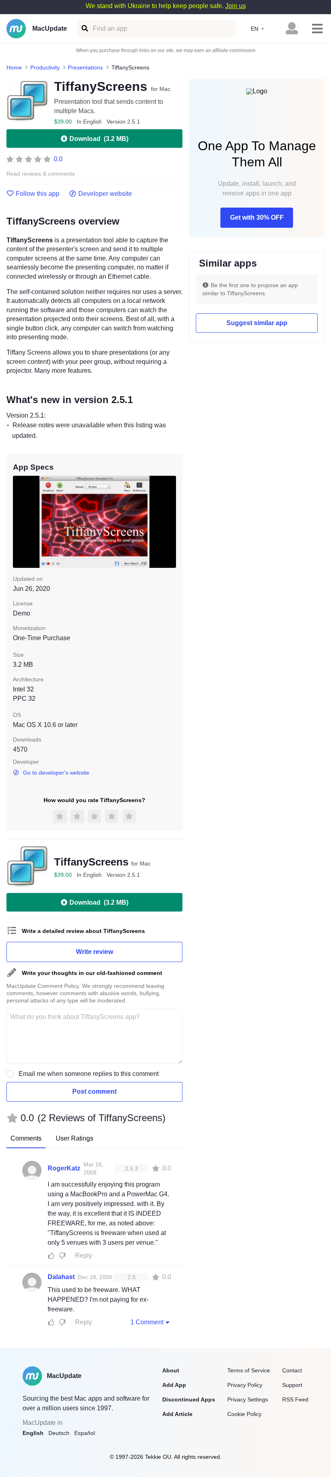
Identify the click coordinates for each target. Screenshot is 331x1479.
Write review (94, 951)
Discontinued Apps (188, 1399)
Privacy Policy (244, 1385)
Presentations (85, 67)
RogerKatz (64, 1168)
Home (14, 67)
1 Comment (146, 1322)
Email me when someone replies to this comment (89, 1073)
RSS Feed (295, 1399)
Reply (83, 1255)
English (33, 1433)
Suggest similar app (256, 323)
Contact (292, 1370)
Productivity (45, 67)
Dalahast (61, 1277)
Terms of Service (248, 1370)
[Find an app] (84, 28)
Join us (235, 6)
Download (98, 138)
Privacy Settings (247, 1399)
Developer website (105, 194)
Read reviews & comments (40, 173)
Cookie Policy (244, 1414)
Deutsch (58, 1433)
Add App (174, 1385)
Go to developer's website (56, 772)
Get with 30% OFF (257, 217)
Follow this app (37, 194)
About (170, 1370)
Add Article (177, 1414)
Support (292, 1385)
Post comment (94, 1091)
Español (84, 1433)
